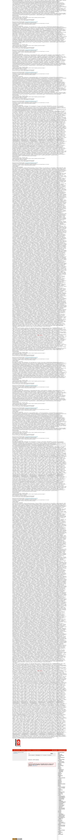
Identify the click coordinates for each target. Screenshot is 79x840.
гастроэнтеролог (61, 765)
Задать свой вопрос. (16, 750)
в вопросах (49, 755)
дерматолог (60, 773)
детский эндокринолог (61, 800)
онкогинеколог (61, 770)
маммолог (59, 782)
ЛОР (59, 753)
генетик (59, 766)
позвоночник (61, 789)
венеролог (59, 763)
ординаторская (60, 834)
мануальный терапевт (61, 783)
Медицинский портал (17, 743)
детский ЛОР (61, 803)
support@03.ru (15, 753)
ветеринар (59, 764)
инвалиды (59, 779)
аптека (59, 758)
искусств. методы (61, 762)
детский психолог (61, 802)
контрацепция (61, 771)
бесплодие (60, 760)
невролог (59, 788)
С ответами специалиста (36, 750)
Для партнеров (54, 750)
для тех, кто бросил (62, 786)
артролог (59, 756)
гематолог (59, 767)
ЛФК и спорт (60, 754)
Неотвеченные (29, 750)
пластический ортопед (61, 818)
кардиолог (59, 780)
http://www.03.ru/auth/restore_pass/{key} (31, 21)
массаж (59, 784)
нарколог (59, 785)
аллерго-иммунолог (61, 757)
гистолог (60, 778)
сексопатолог (60, 819)
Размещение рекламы (62, 750)
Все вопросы (23, 750)
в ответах (44, 755)
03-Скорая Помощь (61, 752)
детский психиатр (61, 804)
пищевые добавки (61, 759)
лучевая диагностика (61, 777)
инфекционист (60, 775)
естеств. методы (61, 761)
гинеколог (59, 768)
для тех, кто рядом (62, 787)
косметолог (60, 781)
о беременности (61, 769)
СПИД (60, 776)
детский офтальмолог (62, 801)
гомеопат (59, 772)
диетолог (59, 774)
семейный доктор (61, 755)
